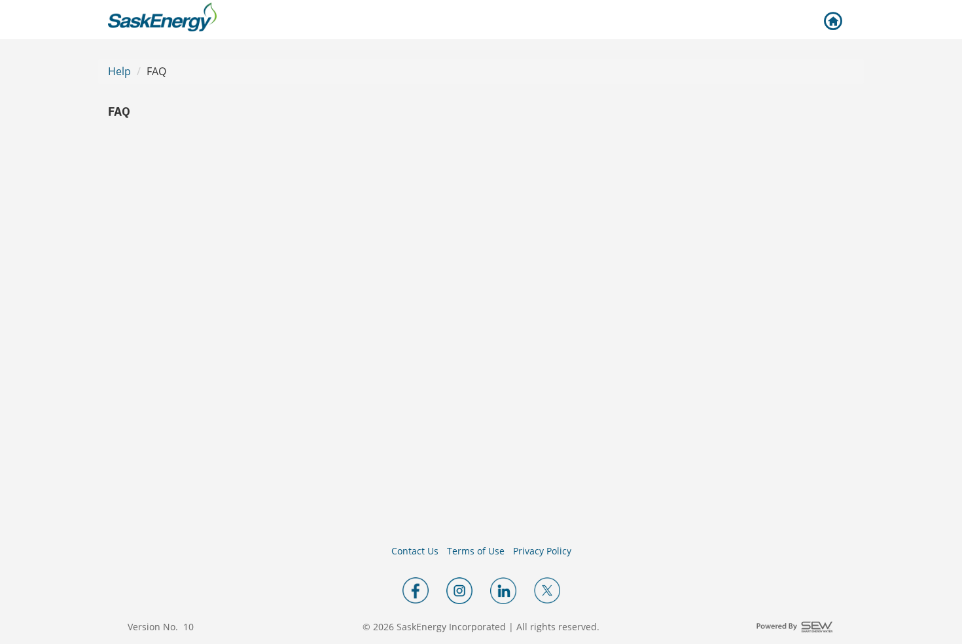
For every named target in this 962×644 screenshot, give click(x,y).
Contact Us (414, 551)
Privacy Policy (542, 551)
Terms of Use (476, 551)
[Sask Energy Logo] (162, 17)
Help (119, 71)
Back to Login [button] (832, 21)
